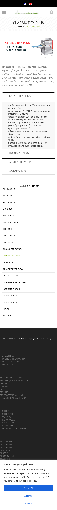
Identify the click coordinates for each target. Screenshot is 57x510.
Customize (28, 495)
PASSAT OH (7, 425)
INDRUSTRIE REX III (11, 289)
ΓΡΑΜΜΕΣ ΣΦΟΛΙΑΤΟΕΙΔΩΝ (13, 398)
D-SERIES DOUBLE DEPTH (14, 428)
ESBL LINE (5, 386)
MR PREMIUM (8, 364)
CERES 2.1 (7, 229)
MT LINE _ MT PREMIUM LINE (14, 380)
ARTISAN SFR (9, 202)
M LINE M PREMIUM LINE (14, 358)
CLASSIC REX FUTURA (12, 249)
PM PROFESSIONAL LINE (11, 395)
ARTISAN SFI (8, 195)
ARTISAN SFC (9, 189)
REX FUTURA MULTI (11, 276)
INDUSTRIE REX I (10, 296)
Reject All (28, 503)
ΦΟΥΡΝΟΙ (7, 416)
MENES (6, 309)
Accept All (28, 488)
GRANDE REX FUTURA (13, 269)
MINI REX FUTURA (11, 222)
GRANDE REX (9, 262)
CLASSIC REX (8, 242)
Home (19, 26)
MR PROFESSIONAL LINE (12, 377)
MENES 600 (8, 315)
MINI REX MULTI (10, 215)
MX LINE (4, 383)
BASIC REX (7, 209)
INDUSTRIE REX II (11, 302)
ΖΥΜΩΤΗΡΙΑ (8, 355)
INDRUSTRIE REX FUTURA (14, 282)
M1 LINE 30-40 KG (11, 361)
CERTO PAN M (9, 235)
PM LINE (4, 392)
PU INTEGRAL (8, 422)
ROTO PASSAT (9, 419)
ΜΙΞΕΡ (3, 389)
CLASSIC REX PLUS (11, 255)
